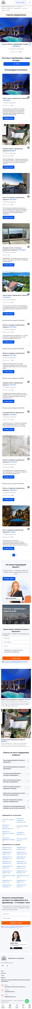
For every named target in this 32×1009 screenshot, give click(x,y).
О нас (2, 975)
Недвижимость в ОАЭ (23, 875)
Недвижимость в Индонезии (7, 857)
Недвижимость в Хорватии (21, 867)
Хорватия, (13, 49)
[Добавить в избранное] (29, 20)
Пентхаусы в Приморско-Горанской (20, 820)
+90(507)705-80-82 (9, 991)
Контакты (3, 973)
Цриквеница (20, 49)
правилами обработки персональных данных (20, 926)
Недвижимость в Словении (7, 886)
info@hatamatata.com (10, 996)
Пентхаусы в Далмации (20, 833)
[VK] (2, 965)
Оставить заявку (20, 2)
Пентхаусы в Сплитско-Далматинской (6, 826)
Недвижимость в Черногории (21, 853)
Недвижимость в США (8, 875)
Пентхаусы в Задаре (22, 826)
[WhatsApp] (27, 1001)
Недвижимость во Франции (22, 872)
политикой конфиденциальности (15, 662)
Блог (2, 971)
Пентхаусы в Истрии (8, 819)
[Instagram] (7, 965)
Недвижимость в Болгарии (7, 848)
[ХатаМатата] (4, 958)
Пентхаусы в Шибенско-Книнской (8, 832)
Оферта (3, 977)
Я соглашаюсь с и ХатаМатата (16, 662)
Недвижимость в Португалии (21, 862)
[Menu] (30, 2)
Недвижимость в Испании (21, 848)
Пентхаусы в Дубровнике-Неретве (8, 838)
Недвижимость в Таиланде (7, 862)
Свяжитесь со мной (16, 923)
